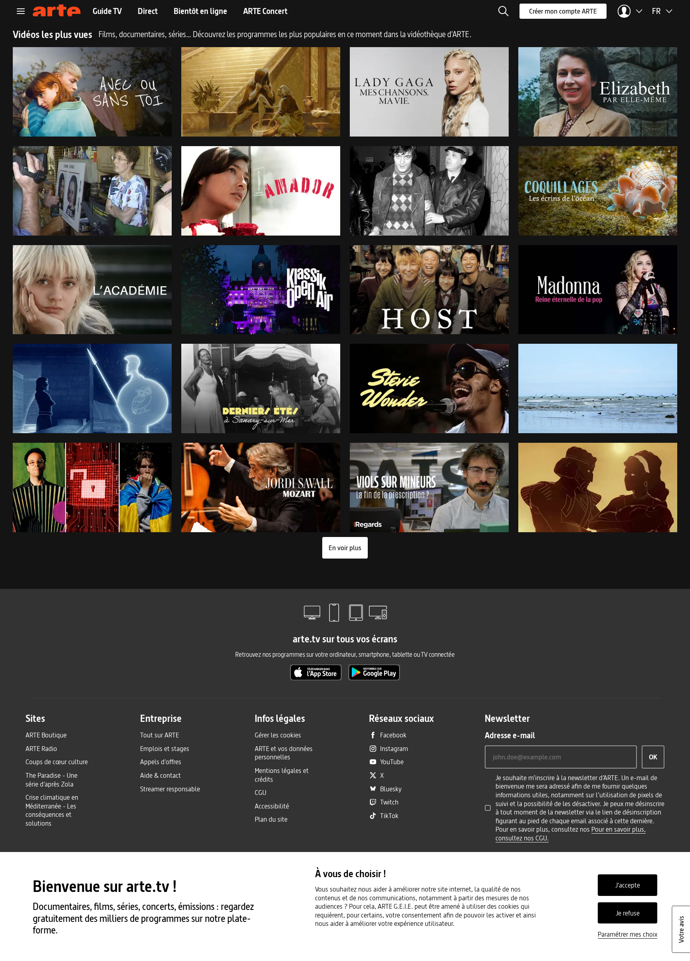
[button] (503, 11)
